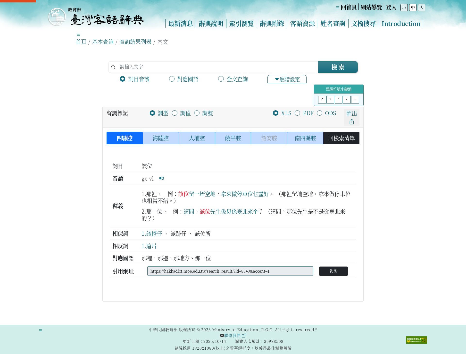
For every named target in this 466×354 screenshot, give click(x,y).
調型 (163, 113)
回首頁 (349, 6)
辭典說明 (211, 23)
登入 (391, 6)
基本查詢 (103, 41)
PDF (308, 113)
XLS (286, 113)
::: (337, 6)
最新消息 (180, 23)
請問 (188, 211)
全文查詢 (237, 79)
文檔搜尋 (363, 23)
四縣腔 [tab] (124, 138)
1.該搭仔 (151, 233)
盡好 (263, 194)
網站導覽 (371, 6)
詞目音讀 (139, 79)
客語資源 (302, 23)
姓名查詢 (333, 23)
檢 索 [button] (337, 66)
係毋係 (229, 211)
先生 (215, 211)
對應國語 (188, 79)
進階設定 (289, 79)
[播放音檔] (161, 178)
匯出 (351, 113)
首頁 (81, 41)
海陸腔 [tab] (161, 138)
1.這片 (149, 246)
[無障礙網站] (416, 339)
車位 (247, 194)
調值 (185, 113)
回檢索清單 (341, 138)
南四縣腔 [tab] (305, 138)
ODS (330, 113)
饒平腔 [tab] (233, 138)
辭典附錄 (272, 23)
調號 (207, 113)
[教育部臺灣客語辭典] (95, 14)
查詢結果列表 (135, 41)
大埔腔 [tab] (197, 138)
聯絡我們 (233, 335)
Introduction (401, 23)
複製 (333, 271)
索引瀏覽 (241, 23)
